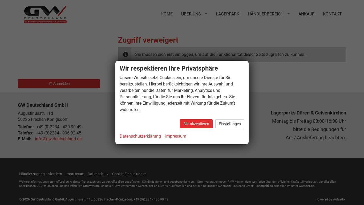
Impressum (175, 136)
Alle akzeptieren (196, 124)
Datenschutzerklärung (140, 136)
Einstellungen (230, 124)
